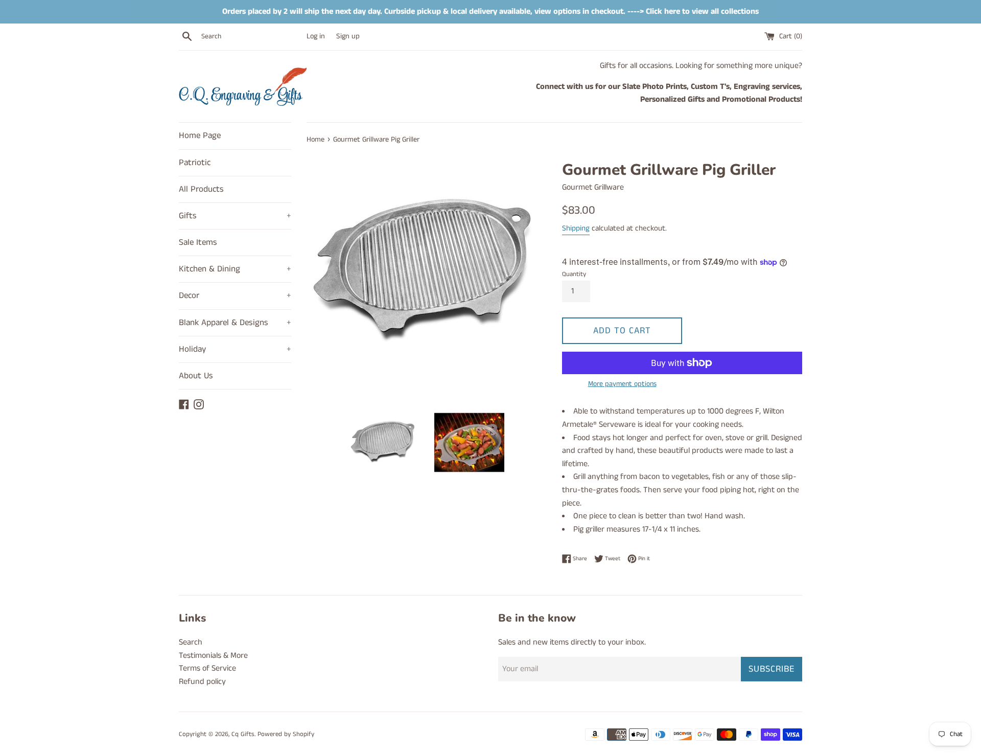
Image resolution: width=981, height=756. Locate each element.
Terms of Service (207, 668)
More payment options (622, 384)
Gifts (235, 216)
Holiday (235, 349)
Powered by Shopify (286, 734)
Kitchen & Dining (235, 269)
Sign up (348, 36)
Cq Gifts (242, 734)
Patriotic (195, 162)
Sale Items (198, 242)
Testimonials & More (213, 655)
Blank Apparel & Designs (235, 322)
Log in (316, 36)
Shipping (576, 228)
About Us (196, 376)
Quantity (574, 274)
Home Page (200, 135)
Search (190, 642)
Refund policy (202, 682)
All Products (201, 189)
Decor (235, 295)
